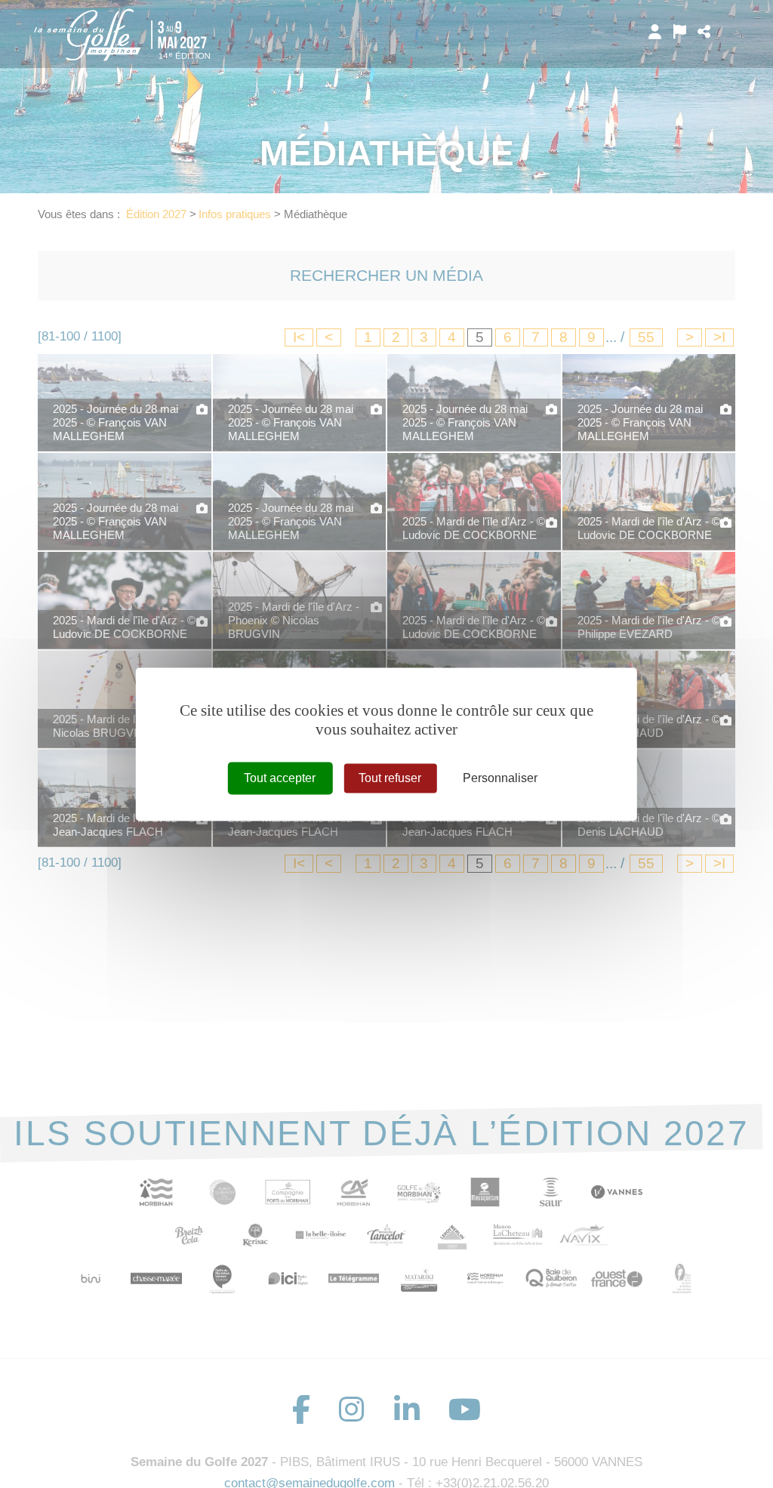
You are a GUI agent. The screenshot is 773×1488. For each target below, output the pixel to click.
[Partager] (703, 31)
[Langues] (679, 31)
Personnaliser (500, 778)
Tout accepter (280, 778)
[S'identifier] (654, 31)
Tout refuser (390, 778)
